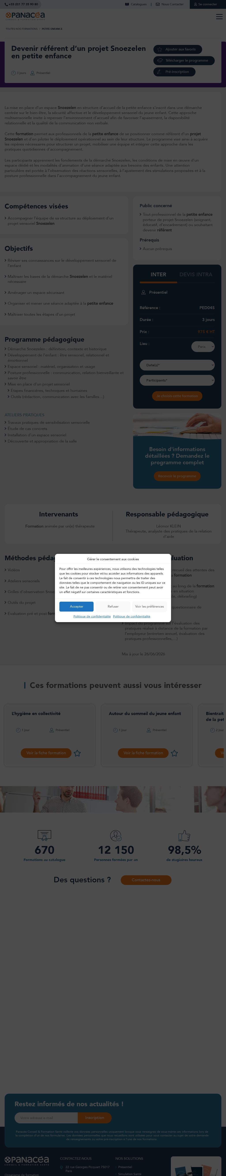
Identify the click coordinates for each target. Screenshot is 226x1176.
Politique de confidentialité (92, 616)
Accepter (76, 606)
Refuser (113, 606)
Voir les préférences (149, 606)
